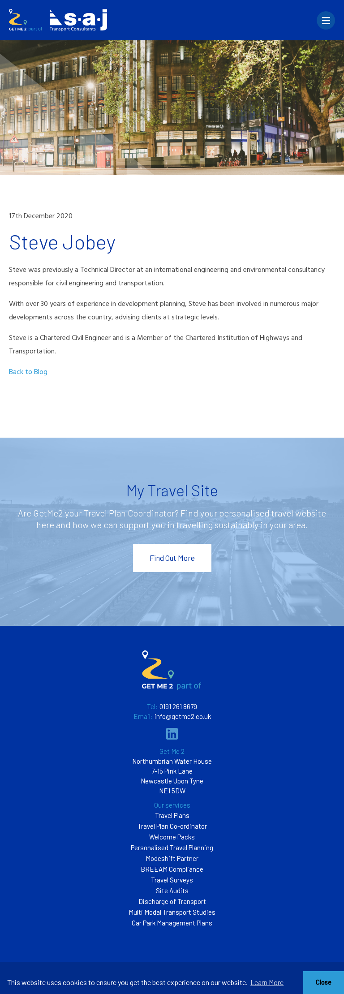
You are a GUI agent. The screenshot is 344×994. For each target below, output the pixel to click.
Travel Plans (172, 815)
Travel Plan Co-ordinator (172, 826)
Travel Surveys (172, 880)
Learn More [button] (267, 982)
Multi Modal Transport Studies (172, 912)
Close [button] (323, 982)
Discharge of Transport (172, 901)
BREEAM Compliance (172, 869)
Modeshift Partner (172, 858)
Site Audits (172, 890)
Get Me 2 (172, 751)
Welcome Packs (172, 837)
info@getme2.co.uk (183, 716)
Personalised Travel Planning (172, 847)
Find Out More (172, 557)
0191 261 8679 (178, 706)
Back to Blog (28, 372)
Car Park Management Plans (172, 923)
